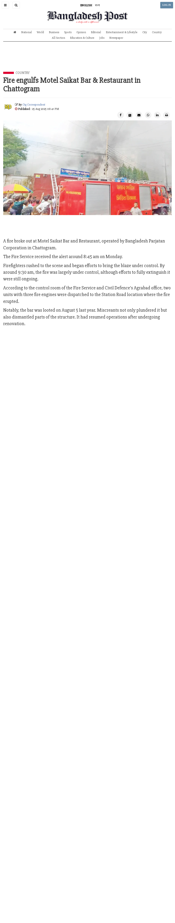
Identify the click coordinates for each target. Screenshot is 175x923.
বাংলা (97, 5)
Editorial (96, 32)
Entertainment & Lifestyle (121, 32)
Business (54, 32)
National (26, 32)
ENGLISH (86, 5)
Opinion (81, 32)
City (144, 32)
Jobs (101, 38)
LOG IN (166, 5)
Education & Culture (82, 38)
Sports (67, 32)
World (40, 32)
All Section (58, 38)
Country (157, 32)
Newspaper (116, 38)
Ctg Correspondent (33, 104)
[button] (5, 5)
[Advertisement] (87, 59)
